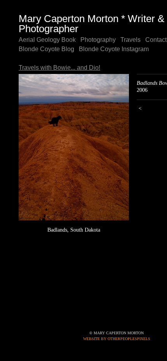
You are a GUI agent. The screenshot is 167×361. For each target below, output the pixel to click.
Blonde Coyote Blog (45, 49)
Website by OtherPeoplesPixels (116, 339)
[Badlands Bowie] (74, 147)
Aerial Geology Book (46, 39)
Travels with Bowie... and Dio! (57, 67)
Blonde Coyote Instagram (108, 49)
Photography (94, 39)
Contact (150, 39)
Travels (125, 39)
